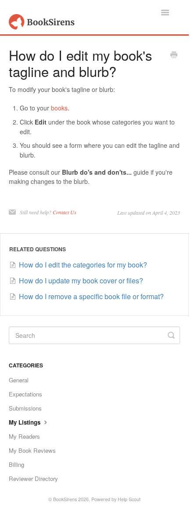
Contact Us (64, 212)
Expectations (25, 394)
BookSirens (65, 499)
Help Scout (129, 499)
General (19, 380)
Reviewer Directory (33, 478)
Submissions (25, 408)
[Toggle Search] (171, 335)
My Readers (24, 436)
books (59, 107)
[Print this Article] (173, 55)
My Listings (25, 422)
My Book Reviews (32, 450)
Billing (16, 464)
